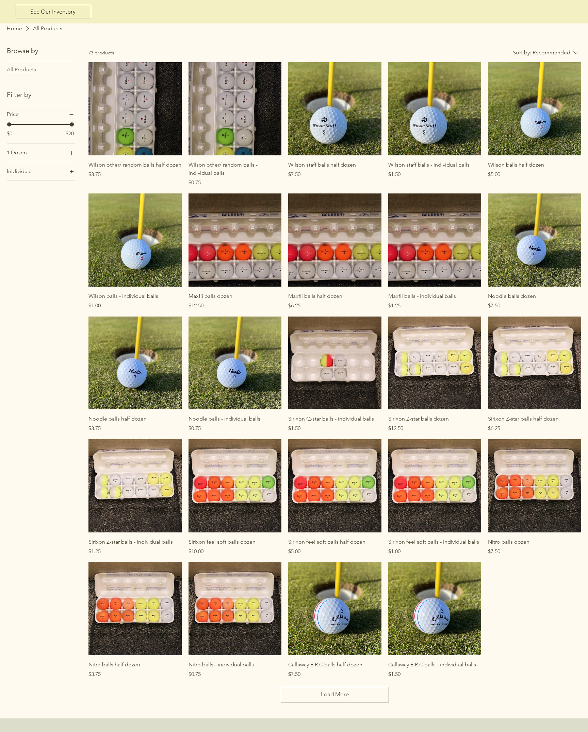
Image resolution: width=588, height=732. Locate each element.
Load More (335, 694)
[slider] (9, 124)
